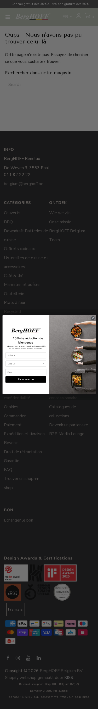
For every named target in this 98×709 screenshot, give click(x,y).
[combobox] (25, 363)
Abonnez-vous (25, 379)
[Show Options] (43, 363)
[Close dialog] (92, 318)
